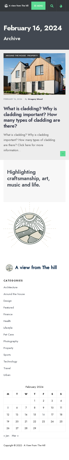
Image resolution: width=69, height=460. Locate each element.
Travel (7, 368)
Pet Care (9, 334)
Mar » (15, 436)
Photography (11, 341)
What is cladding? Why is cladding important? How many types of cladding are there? (32, 117)
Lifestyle (8, 328)
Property (32, 55)
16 (43, 414)
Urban (7, 375)
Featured (9, 308)
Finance (8, 314)
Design (8, 301)
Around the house (16, 55)
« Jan (6, 436)
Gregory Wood (35, 99)
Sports (7, 355)
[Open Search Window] (51, 6)
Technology (10, 361)
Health (7, 321)
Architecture (11, 287)
